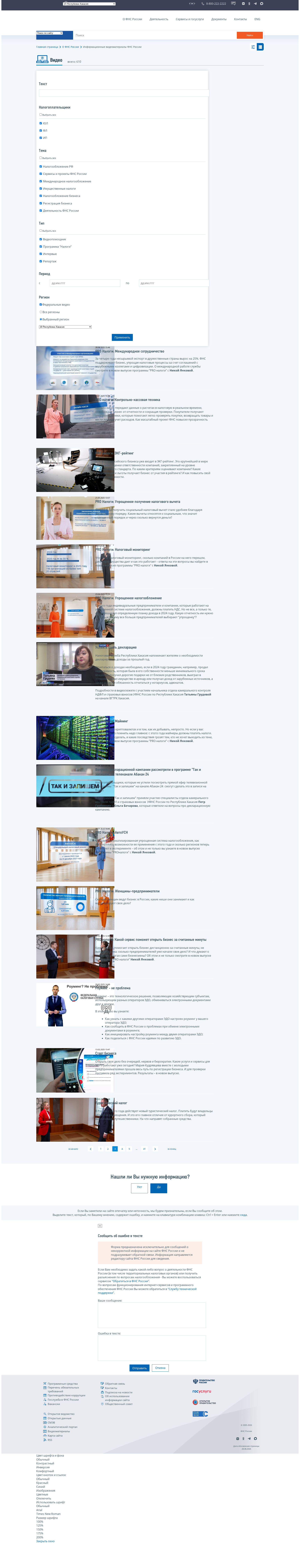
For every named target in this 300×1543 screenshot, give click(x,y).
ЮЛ (45, 123)
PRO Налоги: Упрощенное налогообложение (128, 598)
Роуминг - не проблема (112, 988)
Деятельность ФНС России (61, 211)
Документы (219, 19)
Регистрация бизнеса (57, 203)
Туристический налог (111, 1103)
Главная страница (47, 46)
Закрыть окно (45, 1541)
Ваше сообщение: (110, 1301)
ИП (45, 138)
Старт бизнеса (105, 1054)
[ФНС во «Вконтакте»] (243, 3)
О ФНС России (132, 19)
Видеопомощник (54, 239)
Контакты (240, 19)
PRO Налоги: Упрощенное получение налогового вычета (137, 502)
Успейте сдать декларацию (116, 648)
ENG (257, 19)
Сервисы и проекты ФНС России (65, 174)
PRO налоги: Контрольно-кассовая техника (127, 400)
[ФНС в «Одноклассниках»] (249, 3)
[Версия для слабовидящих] (192, 4)
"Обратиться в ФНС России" (130, 1281)
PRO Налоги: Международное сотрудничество (129, 352)
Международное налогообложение (67, 181)
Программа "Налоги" (57, 246)
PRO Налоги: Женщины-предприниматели (127, 891)
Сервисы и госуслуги (190, 19)
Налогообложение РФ (58, 166)
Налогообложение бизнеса (61, 196)
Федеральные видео (56, 304)
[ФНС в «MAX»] (261, 3)
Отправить (139, 1368)
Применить (122, 337)
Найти (250, 35)
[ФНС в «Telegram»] (255, 3)
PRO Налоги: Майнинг (111, 721)
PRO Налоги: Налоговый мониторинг (122, 550)
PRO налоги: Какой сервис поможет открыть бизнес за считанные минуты (150, 940)
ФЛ (45, 130)
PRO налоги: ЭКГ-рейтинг (114, 453)
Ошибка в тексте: (109, 1333)
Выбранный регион (56, 319)
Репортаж (49, 261)
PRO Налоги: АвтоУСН (111, 833)
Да (159, 1187)
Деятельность (159, 19)
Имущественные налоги (59, 188)
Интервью (50, 254)
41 (144, 1148)
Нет (139, 1187)
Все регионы (51, 312)
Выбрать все (49, 114)
